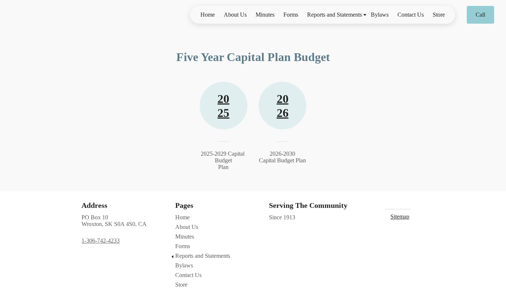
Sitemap (399, 216)
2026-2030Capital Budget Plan (282, 157)
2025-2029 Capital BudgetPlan (223, 160)
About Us (235, 14)
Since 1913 (282, 217)
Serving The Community (308, 205)
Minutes (265, 14)
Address (94, 205)
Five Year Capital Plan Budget (253, 57)
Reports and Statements (334, 14)
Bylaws (380, 14)
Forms (290, 14)
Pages (184, 205)
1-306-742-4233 (100, 240)
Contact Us (410, 14)
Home (207, 14)
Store (439, 14)
